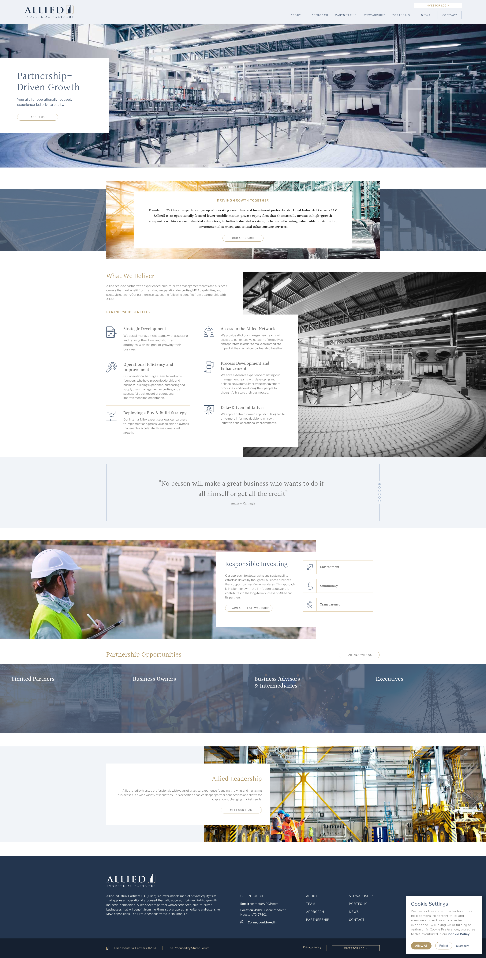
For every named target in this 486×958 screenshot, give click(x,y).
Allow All (421, 946)
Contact (449, 15)
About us (38, 117)
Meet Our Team (241, 810)
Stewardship (374, 15)
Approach (320, 15)
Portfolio (401, 15)
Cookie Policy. (459, 934)
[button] (380, 484)
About (296, 15)
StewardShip (361, 896)
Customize (462, 945)
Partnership (346, 15)
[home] (55, 15)
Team (310, 904)
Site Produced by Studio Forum (188, 948)
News (425, 15)
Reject (443, 946)
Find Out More (32, 717)
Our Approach (243, 238)
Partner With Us (359, 654)
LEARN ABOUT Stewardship (249, 608)
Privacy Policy (312, 947)
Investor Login (438, 5)
